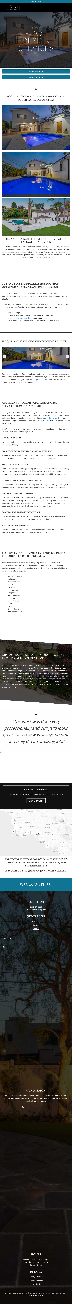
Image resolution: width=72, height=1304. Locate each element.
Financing (36, 921)
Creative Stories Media (36, 1295)
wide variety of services (51, 418)
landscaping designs (25, 318)
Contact (36, 929)
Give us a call (21, 681)
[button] (4, 356)
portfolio (40, 379)
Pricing (36, 925)
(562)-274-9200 (36, 2)
